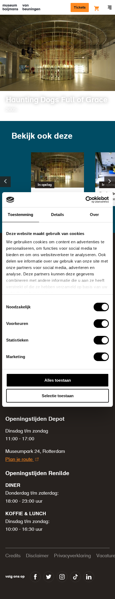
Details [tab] (57, 214)
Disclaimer (37, 555)
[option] (57, 181)
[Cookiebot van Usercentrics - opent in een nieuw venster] (85, 199)
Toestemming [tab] (20, 214)
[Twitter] (48, 576)
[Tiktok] (75, 576)
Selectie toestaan (58, 395)
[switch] (101, 323)
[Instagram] (62, 576)
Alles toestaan (57, 380)
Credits (13, 555)
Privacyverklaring (72, 555)
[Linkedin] (88, 576)
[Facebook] (35, 576)
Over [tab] (94, 214)
